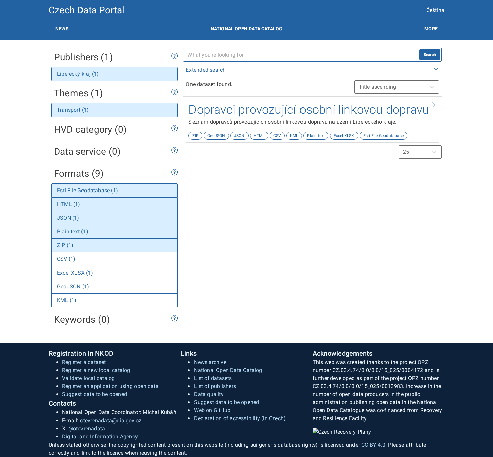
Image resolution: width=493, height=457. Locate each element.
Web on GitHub (212, 410)
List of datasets (213, 378)
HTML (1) (68, 204)
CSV (277, 135)
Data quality (208, 394)
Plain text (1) (72, 231)
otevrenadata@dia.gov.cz (111, 420)
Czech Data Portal (86, 10)
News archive (210, 362)
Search (430, 54)
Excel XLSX (344, 135)
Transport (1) (73, 110)
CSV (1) (66, 259)
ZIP (195, 135)
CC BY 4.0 (373, 445)
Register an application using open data (110, 386)
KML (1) (66, 300)
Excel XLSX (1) (75, 273)
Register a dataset (84, 362)
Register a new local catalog (96, 370)
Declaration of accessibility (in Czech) (240, 418)
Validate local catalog (88, 378)
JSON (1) (68, 218)
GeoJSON (216, 135)
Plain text (316, 135)
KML (294, 135)
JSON (239, 135)
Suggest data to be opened (94, 394)
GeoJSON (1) (73, 286)
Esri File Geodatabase (383, 135)
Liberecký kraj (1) (78, 74)
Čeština (435, 10)
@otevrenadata (86, 428)
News (62, 28)
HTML (259, 135)
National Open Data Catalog (228, 370)
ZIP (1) (65, 245)
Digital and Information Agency (100, 436)
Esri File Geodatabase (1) (87, 190)
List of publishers (215, 386)
